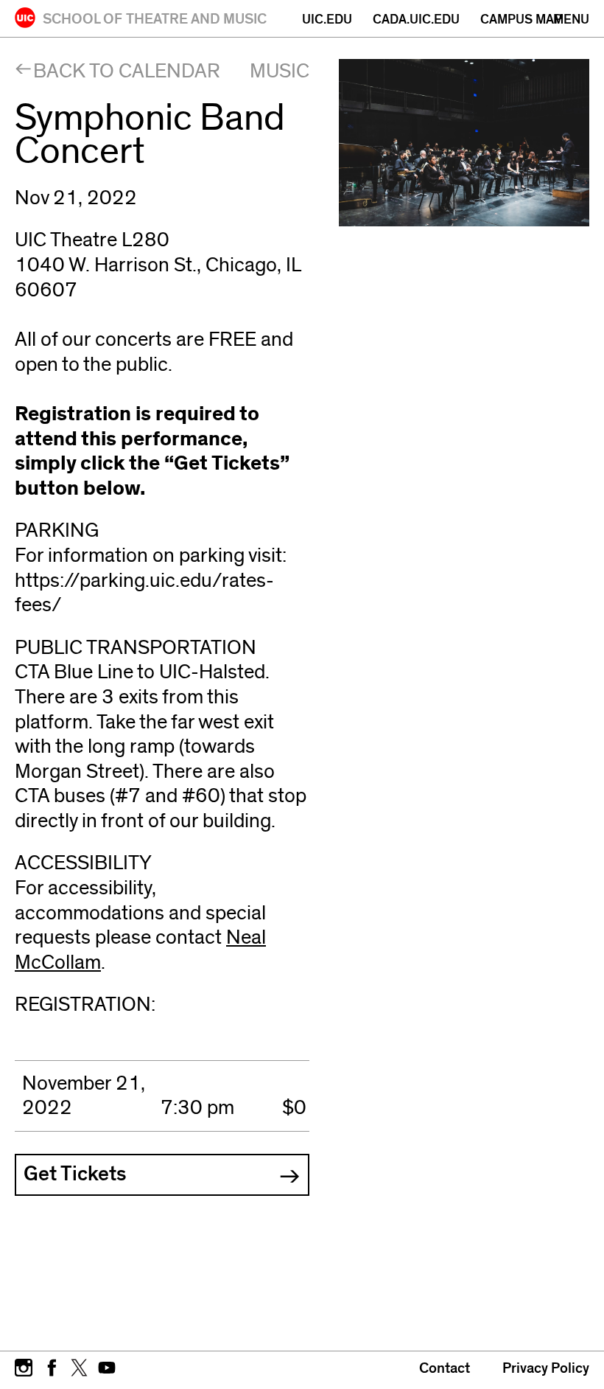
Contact (444, 1368)
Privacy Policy (545, 1368)
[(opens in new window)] (23, 1366)
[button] (162, 1175)
